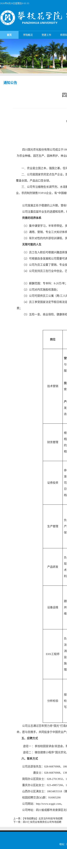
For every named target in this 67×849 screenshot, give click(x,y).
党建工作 (46, 35)
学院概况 (28, 35)
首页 (9, 35)
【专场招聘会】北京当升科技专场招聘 (43, 818)
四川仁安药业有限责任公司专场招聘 (42, 822)
